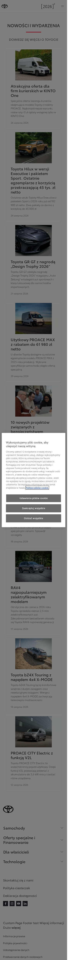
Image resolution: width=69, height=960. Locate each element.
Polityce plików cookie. (37, 487)
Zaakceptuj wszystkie (33, 508)
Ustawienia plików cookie (34, 498)
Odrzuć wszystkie (33, 518)
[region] (34, 480)
